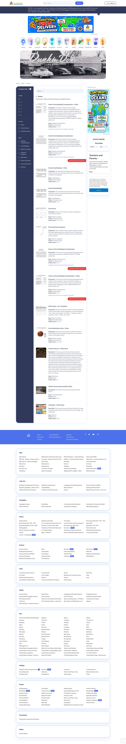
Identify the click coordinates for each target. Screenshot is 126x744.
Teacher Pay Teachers (55, 437)
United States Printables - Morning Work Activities (32, 655)
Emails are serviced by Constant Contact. (98, 185)
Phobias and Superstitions (26, 577)
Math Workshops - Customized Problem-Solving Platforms (80, 457)
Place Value (44, 461)
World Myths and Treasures (93, 530)
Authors (66, 490)
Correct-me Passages (27, 535)
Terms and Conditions (72, 439)
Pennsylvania (67, 639)
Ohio (87, 636)
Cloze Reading (45, 487)
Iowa (87, 625)
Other (23, 83)
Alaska (65, 618)
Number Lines (23, 468)
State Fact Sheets (46, 655)
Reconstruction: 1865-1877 (71, 525)
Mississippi (22, 632)
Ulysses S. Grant (68, 695)
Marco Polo (67, 700)
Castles (21, 532)
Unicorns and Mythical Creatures (50, 580)
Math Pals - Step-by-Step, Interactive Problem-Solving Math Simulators (38, 459)
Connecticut (89, 620)
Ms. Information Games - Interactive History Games (55, 601)
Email (90, 171)
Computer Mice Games (92, 599)
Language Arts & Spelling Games (73, 485)
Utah (20, 643)
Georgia (66, 622)
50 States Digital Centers (71, 655)
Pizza (87, 575)
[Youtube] (93, 434)
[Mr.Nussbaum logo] (16, 3)
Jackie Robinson (23, 702)
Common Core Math (47, 468)
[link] (23, 41)
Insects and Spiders (69, 551)
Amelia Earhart (23, 695)
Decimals (21, 466)
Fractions (88, 464)
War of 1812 (89, 523)
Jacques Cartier (23, 693)
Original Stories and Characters (27, 490)
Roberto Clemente (46, 693)
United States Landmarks (26, 653)
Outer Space (45, 554)
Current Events (45, 573)
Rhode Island (89, 639)
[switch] (29, 89)
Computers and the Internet (26, 573)
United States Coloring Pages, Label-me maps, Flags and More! (58, 650)
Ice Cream (22, 575)
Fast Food (89, 573)
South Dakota (45, 641)
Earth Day (46, 669)
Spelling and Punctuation (93, 487)
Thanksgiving (45, 674)
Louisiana (66, 627)
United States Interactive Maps (94, 648)
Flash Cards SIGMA (91, 457)
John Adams (44, 688)
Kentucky (44, 627)
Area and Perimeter (93, 468)
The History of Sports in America (72, 530)
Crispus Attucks (47, 691)
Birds (42, 549)
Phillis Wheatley (45, 705)
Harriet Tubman (90, 702)
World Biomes (90, 556)
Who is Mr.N (40, 437)
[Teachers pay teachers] (98, 434)
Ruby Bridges (91, 691)
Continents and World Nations (72, 504)
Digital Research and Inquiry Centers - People (78, 705)
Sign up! (99, 190)
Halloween (44, 672)
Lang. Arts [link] (37, 47)
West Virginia (45, 646)
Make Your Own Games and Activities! (53, 599)
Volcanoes (68, 556)
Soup (87, 577)
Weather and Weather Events (27, 558)
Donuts (28, 83)
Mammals (89, 551)
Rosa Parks (44, 700)
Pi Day (88, 674)
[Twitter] (89, 434)
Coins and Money (91, 461)
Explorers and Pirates (47, 521)
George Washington (24, 705)
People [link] (74, 47)
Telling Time (22, 464)
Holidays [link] (81, 47)
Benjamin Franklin (46, 695)
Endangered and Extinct (25, 551)
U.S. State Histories (46, 530)
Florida (43, 622)
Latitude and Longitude (70, 506)
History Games (23, 521)
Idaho (20, 625)
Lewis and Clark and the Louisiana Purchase (76, 523)
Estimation (89, 466)
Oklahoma (22, 639)
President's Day (23, 674)
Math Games (22, 457)
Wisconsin (67, 646)
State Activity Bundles (70, 648)
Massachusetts (45, 629)
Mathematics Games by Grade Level (53, 457)
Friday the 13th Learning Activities (30, 669)
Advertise (68, 435)
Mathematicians (90, 471)
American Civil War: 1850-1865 (49, 525)
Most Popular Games (24, 599)
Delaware (21, 622)
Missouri (43, 632)
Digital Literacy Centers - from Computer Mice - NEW (101, 490)
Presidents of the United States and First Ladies (54, 528)
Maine (88, 627)
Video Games (67, 580)
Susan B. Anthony (91, 688)
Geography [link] (52, 47)
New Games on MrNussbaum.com (73, 601)
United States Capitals (92, 650)
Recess (66, 577)
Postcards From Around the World (95, 504)
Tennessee (67, 641)
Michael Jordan (45, 698)
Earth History (91, 549)
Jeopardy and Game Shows (93, 596)
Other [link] (102, 47)
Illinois (43, 625)
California (44, 620)
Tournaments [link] (88, 47)
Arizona (88, 618)
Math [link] (30, 47)
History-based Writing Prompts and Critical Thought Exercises (81, 532)
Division (66, 464)
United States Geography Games (28, 596)
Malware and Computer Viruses (72, 575)
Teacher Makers (23, 733)
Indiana (66, 625)
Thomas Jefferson (24, 698)
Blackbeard (24, 691)
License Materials (54, 435)
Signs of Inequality (46, 471)
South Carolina (23, 641)
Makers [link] (96, 47)
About (39, 435)
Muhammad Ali (68, 688)
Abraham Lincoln (90, 698)
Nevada (21, 634)
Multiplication (45, 464)
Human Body (45, 551)
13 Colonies (67, 521)
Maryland (21, 629)
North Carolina (45, 636)
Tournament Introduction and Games (29, 719)
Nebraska (89, 632)
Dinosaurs (68, 549)
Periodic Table (68, 554)
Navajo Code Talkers (93, 700)
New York (21, 636)
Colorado (66, 620)
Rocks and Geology (24, 556)
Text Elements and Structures (49, 490)
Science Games (23, 549)
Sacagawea (67, 702)
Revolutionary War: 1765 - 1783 (27, 523)
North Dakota (67, 636)
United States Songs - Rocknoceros (96, 655)
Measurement (45, 466)
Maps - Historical (46, 532)
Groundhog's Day (24, 672)
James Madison (23, 700)
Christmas (22, 601)
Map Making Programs (92, 506)
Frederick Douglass (91, 693)
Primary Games (23, 594)
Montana (66, 632)
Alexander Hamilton (91, 695)
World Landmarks (46, 506)
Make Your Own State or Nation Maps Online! (55, 648)
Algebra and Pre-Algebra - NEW (72, 471)
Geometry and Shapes (70, 468)
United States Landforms (48, 653)
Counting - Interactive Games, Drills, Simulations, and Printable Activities (61, 459)
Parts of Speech (68, 487)
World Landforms (24, 506)
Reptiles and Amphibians (93, 554)
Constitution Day (91, 669)
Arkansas (21, 620)
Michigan (66, 629)
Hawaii (88, 622)
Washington (89, 643)
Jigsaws (88, 601)
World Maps (44, 504)
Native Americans (91, 528)
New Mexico (89, 634)
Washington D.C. (23, 646)
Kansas (21, 627)
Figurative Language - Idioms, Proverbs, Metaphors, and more (36, 487)
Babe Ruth (44, 702)
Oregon (43, 639)
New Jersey (67, 634)
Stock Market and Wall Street (27, 580)
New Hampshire (45, 634)
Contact (39, 439)
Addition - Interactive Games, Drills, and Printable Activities (80, 459)
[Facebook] (85, 434)
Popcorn (43, 577)
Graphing (66, 466)
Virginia (66, 643)
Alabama (43, 618)
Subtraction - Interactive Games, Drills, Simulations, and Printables (104, 459)
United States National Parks (71, 653)
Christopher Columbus (70, 693)
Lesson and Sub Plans (92, 532)
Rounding (66, 461)
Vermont (43, 643)
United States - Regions (70, 650)
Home (17, 83)
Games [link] (23, 47)
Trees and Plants (45, 556)
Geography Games (24, 504)
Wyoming (89, 646)
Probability (22, 471)
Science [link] (59, 47)
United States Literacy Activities (28, 650)
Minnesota (89, 629)
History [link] (45, 47)
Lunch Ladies (45, 575)
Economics (69, 528)
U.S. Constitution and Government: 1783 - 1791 (54, 523)
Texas (87, 641)
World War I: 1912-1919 (92, 525)
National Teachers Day (92, 672)
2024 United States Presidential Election (32, 618)
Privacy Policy (70, 437)
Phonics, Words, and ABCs (93, 485)
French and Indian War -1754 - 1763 (95, 521)
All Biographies (23, 528)
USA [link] (66, 47)
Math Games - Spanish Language (28, 461)
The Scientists (45, 558)
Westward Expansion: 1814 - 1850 (28, 525)
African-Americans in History (27, 530)
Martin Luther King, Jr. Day (71, 672)
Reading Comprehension (48, 485)
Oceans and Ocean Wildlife (26, 554)
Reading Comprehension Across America (32, 485)
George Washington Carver (71, 691)
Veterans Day (67, 674)
